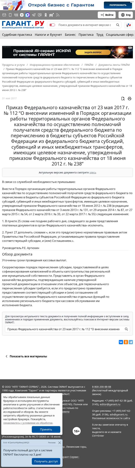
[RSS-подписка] (58, 15)
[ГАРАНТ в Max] (27, 15)
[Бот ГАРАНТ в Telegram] (40, 15)
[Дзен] (22, 15)
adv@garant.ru (118, 414)
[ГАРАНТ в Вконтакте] (16, 15)
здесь (92, 172)
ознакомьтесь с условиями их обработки (27, 423)
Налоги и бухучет (48, 34)
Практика (86, 34)
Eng (128, 14)
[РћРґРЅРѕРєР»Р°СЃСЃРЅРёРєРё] (126, 342)
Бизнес (70, 34)
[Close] (59, 443)
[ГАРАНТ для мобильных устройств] (10, 15)
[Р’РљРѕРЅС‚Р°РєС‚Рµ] (121, 342)
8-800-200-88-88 (101, 386)
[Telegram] (131, 342)
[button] (128, 25)
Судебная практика (17, 34)
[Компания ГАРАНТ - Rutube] (52, 15)
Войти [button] (109, 14)
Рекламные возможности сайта (111, 418)
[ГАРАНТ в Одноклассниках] (46, 15)
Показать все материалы (28, 356)
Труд (99, 34)
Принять (46, 429)
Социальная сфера (120, 34)
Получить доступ (46, 461)
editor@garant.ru (110, 404)
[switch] (52, 24)
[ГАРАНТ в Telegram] (34, 15)
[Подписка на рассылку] (4, 15)
